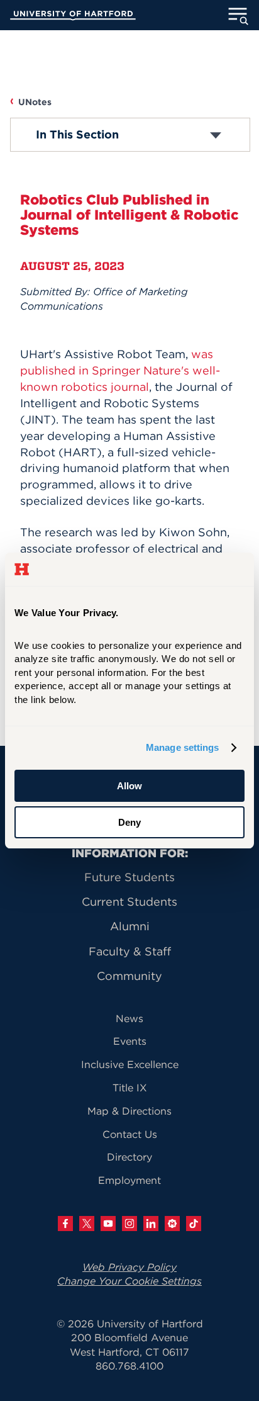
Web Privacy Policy (129, 1267)
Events (129, 1041)
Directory (129, 1157)
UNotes (35, 102)
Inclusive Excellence (130, 1064)
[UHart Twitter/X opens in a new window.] (86, 1223)
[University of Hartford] (73, 17)
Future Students (129, 877)
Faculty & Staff (130, 951)
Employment (129, 1180)
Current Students (129, 901)
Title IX (130, 1087)
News (129, 1018)
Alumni (130, 926)
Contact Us (129, 1134)
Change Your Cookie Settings (129, 1280)
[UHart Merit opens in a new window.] (172, 1223)
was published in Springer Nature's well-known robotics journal (120, 370)
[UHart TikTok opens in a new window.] (193, 1223)
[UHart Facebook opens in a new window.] (65, 1223)
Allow (129, 785)
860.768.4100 (129, 1365)
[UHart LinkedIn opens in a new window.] (150, 1223)
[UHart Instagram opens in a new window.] (129, 1223)
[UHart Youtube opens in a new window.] (108, 1223)
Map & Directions (129, 1111)
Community (129, 976)
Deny (129, 822)
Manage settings (182, 747)
